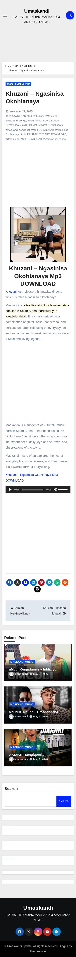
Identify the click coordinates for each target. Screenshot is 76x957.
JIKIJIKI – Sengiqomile (26, 755)
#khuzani (38, 115)
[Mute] (55, 489)
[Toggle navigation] (5, 15)
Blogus (63, 946)
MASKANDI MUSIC (18, 84)
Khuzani (11, 291)
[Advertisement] (38, 178)
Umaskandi (36, 11)
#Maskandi (51, 115)
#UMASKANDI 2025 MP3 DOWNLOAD (43, 134)
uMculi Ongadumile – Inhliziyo (32, 669)
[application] (38, 489)
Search (11, 789)
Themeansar (38, 951)
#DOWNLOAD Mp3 (20, 115)
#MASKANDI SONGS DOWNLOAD (42, 125)
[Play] (10, 489)
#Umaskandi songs (54, 138)
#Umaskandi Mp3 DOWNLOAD (24, 138)
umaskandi (21, 673)
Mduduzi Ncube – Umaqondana (33, 712)
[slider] (63, 489)
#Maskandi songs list (18, 129)
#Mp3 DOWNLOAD (42, 129)
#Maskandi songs (16, 120)
